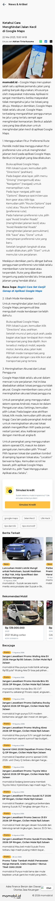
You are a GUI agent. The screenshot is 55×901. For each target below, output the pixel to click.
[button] (11, 518)
